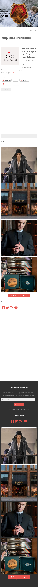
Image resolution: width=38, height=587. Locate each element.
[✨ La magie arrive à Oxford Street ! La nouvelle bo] (19, 201)
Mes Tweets (19, 580)
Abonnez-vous (19, 405)
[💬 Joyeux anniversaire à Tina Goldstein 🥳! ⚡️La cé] (19, 165)
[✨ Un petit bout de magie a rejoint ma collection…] (19, 274)
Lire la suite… (17, 73)
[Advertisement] (19, 113)
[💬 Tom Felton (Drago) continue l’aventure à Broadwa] (19, 238)
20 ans (34, 65)
